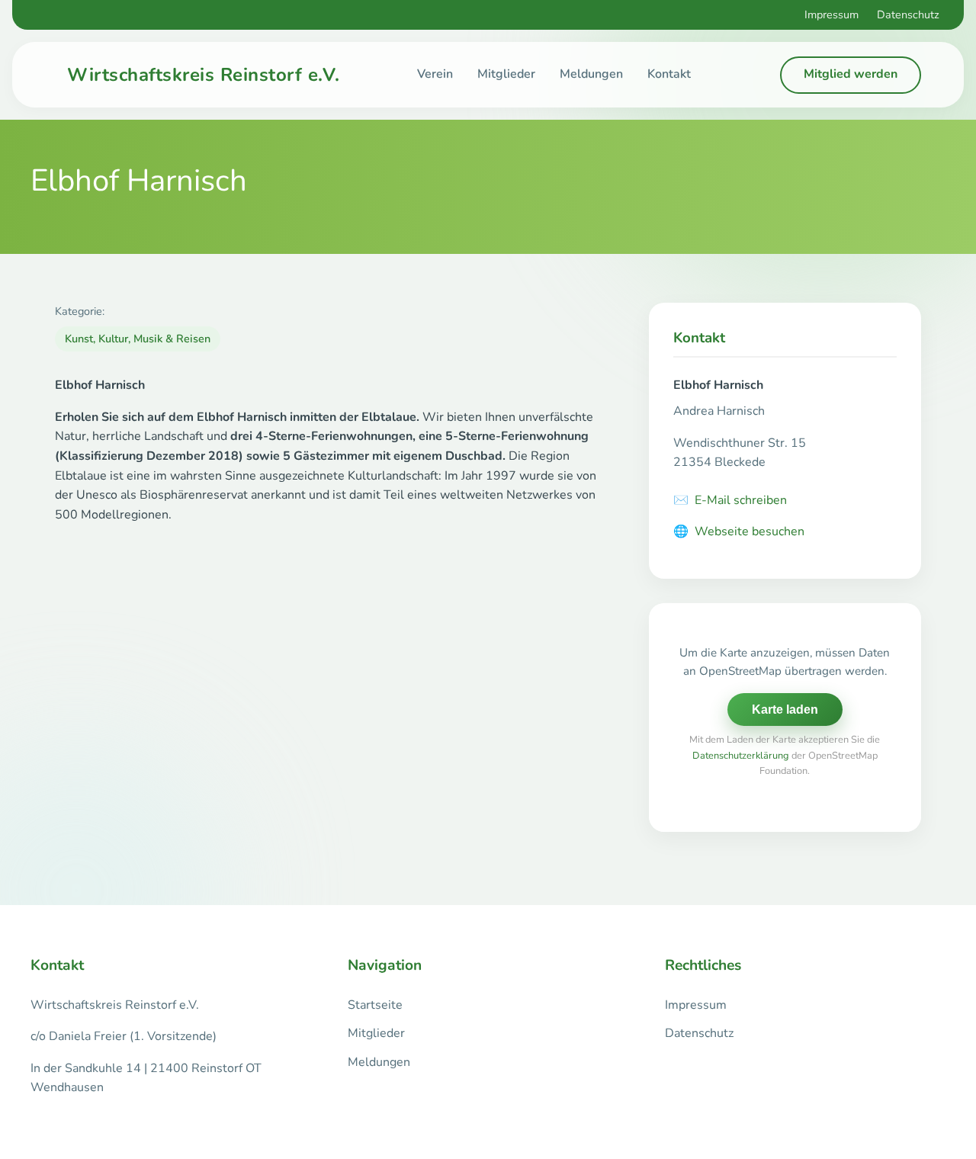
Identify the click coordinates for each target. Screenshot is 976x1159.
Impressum (831, 14)
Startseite (375, 1005)
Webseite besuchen (738, 531)
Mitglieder (506, 74)
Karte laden (785, 709)
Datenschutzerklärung (740, 755)
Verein (435, 74)
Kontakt (669, 74)
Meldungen (591, 74)
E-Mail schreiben (730, 500)
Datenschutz (908, 14)
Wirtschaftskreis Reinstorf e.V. (203, 75)
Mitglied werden (850, 74)
